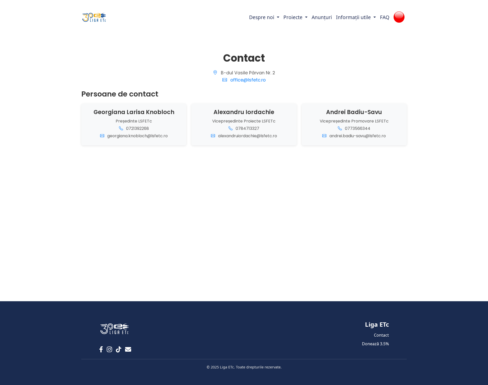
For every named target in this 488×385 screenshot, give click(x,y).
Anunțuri (322, 17)
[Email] (128, 349)
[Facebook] (101, 349)
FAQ (384, 17)
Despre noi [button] (262, 17)
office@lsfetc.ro (248, 80)
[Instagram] (109, 349)
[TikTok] (118, 349)
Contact (381, 335)
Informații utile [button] (354, 17)
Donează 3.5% (375, 344)
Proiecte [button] (293, 17)
